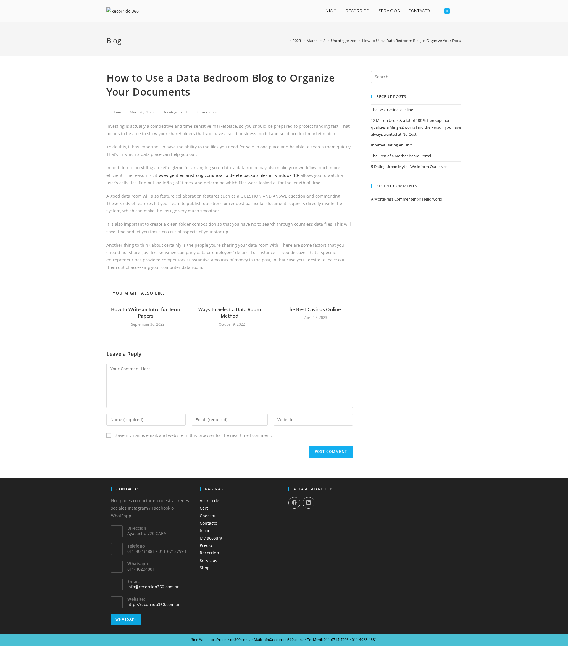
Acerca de (209, 500)
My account (211, 538)
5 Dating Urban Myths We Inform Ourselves (409, 166)
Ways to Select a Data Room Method (229, 312)
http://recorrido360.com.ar (153, 604)
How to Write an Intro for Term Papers (145, 312)
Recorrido (209, 552)
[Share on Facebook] (294, 503)
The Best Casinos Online (314, 309)
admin (116, 111)
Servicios (208, 560)
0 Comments (206, 111)
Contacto (208, 523)
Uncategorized (174, 111)
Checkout (209, 516)
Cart (204, 508)
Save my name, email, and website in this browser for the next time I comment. (193, 435)
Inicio (205, 530)
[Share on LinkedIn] (308, 503)
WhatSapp (126, 619)
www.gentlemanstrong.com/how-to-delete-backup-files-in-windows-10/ (229, 175)
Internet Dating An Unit (391, 145)
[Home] (285, 40)
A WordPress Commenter (393, 199)
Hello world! (432, 199)
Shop (205, 568)
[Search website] (460, 11)
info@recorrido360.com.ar (153, 587)
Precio (206, 545)
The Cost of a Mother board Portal (401, 156)
